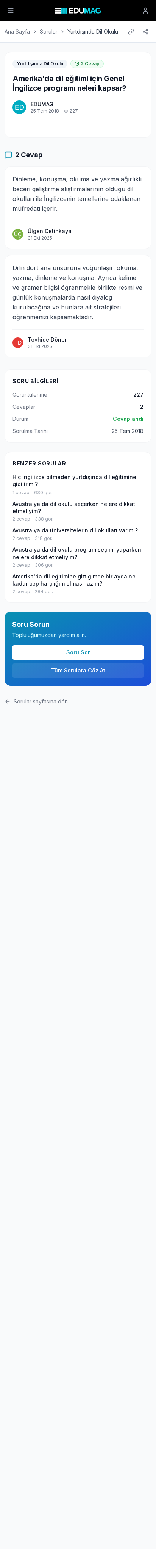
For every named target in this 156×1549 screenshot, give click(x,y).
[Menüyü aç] (10, 10)
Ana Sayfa (17, 31)
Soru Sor (78, 652)
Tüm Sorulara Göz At (78, 670)
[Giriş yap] (145, 10)
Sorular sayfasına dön (41, 701)
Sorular (49, 31)
